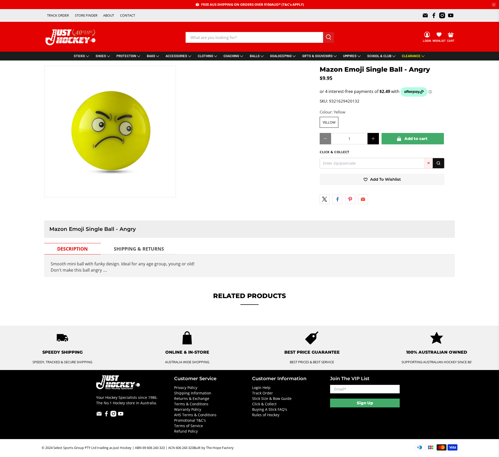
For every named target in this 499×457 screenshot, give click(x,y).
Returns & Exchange (191, 398)
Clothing (205, 56)
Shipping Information (192, 393)
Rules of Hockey (265, 414)
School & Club (379, 56)
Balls (255, 56)
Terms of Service (188, 425)
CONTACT (127, 15)
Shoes (101, 56)
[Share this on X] (325, 199)
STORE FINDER (86, 15)
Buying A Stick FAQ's (269, 409)
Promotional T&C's (190, 420)
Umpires (350, 56)
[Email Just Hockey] (425, 15)
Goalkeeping (281, 56)
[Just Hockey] (71, 37)
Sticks (79, 56)
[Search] (438, 163)
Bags (151, 56)
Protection (126, 56)
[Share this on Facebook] (337, 199)
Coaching (231, 56)
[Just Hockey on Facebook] (434, 15)
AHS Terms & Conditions (195, 414)
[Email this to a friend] (363, 199)
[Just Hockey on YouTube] (451, 15)
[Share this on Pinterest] (350, 199)
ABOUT (108, 15)
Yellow (329, 122)
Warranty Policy (187, 409)
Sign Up (365, 402)
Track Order (262, 393)
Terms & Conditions (191, 403)
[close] (493, 4)
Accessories (176, 56)
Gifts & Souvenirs (317, 56)
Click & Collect (264, 403)
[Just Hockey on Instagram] (442, 15)
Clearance (411, 56)
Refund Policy (186, 431)
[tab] (72, 248)
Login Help (261, 387)
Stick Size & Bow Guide (272, 398)
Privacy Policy (185, 387)
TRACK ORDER (58, 15)
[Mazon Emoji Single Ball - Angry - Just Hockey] (110, 131)
